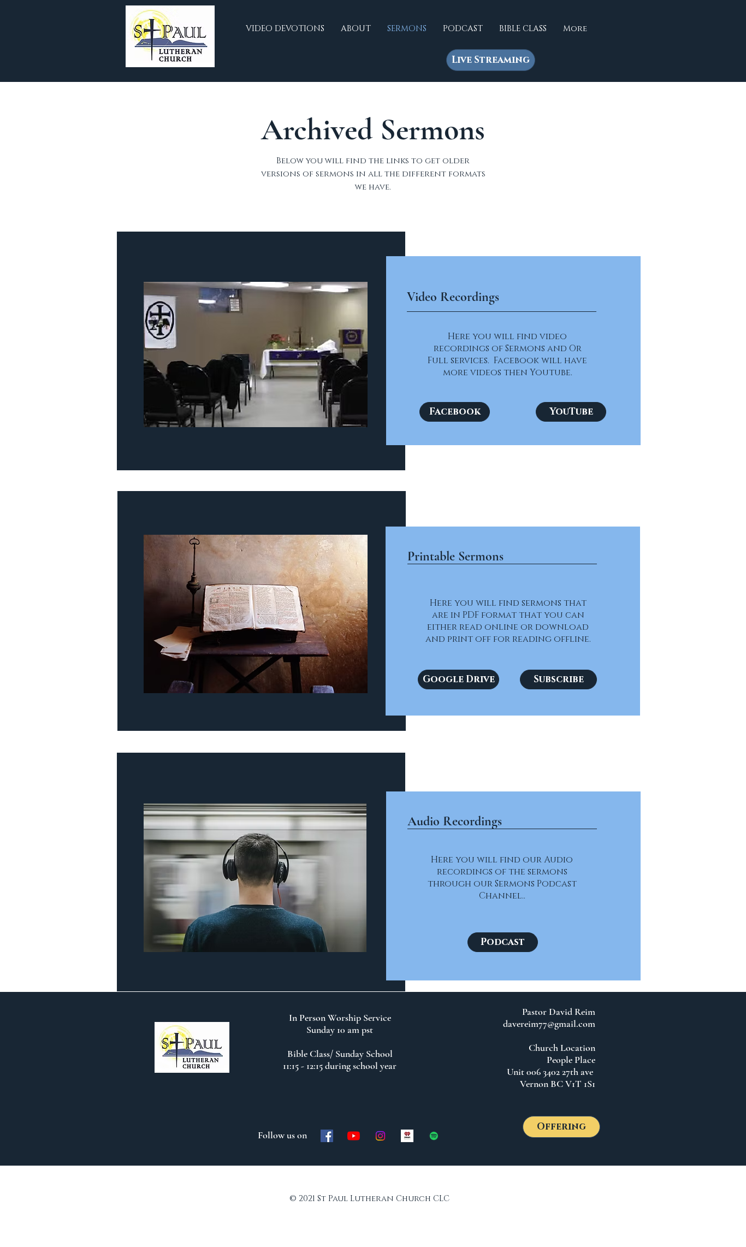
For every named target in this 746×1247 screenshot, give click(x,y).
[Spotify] (434, 1136)
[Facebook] (327, 1136)
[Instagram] (380, 1136)
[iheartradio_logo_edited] (407, 1136)
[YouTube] (353, 1136)
